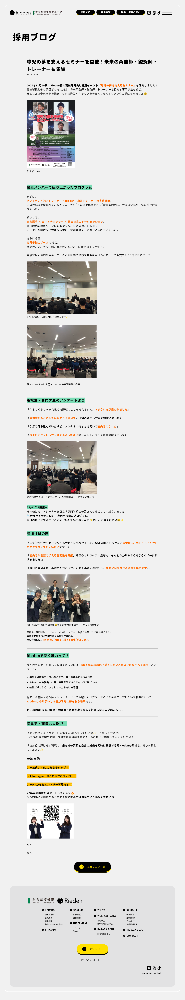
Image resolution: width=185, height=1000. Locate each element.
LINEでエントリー (104, 934)
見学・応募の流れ (130, 12)
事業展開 (48, 921)
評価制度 (77, 917)
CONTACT (132, 935)
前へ (29, 844)
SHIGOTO (50, 929)
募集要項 (106, 12)
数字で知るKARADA (105, 924)
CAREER (78, 910)
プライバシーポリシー (91, 959)
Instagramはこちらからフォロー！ (54, 776)
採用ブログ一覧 (96, 867)
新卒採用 (130, 914)
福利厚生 (101, 920)
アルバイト (131, 921)
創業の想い (49, 914)
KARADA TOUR (106, 929)
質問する (85, 12)
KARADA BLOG (134, 929)
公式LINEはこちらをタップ (49, 767)
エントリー (96, 949)
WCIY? (101, 910)
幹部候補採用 (131, 924)
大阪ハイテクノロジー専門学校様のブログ (56, 515)
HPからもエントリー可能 (48, 784)
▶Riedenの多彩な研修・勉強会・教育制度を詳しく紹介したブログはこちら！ (75, 710)
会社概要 (48, 917)
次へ (29, 852)
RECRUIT (131, 910)
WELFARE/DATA (106, 915)
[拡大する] (71, 103)
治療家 (76, 931)
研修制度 (77, 914)
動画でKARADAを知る (54, 924)
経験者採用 (131, 917)
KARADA (50, 910)
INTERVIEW (80, 923)
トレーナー (77, 928)
